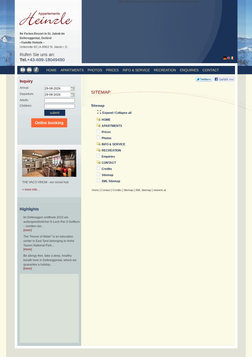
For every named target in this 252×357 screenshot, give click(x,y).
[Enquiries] (36, 72)
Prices (112, 70)
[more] (27, 230)
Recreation (165, 70)
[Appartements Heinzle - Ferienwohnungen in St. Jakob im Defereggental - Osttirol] (224, 58)
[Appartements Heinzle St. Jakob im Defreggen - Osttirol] (47, 29)
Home (51, 70)
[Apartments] (23, 72)
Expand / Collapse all (116, 113)
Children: (26, 105)
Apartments (72, 70)
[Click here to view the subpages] (99, 119)
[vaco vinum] (49, 178)
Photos (95, 70)
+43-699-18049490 (46, 59)
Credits (107, 169)
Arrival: (24, 87)
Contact (211, 70)
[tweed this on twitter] (204, 80)
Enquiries (189, 70)
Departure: (27, 94)
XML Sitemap (111, 181)
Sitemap (107, 175)
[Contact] (29, 72)
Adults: (24, 100)
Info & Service (136, 70)
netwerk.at (159, 190)
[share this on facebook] (224, 80)
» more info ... (31, 189)
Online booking (49, 123)
